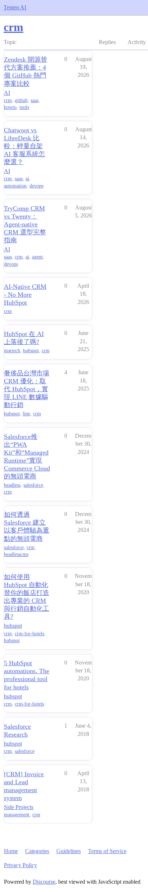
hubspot (31, 350)
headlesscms (16, 554)
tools (24, 107)
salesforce (33, 485)
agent (37, 257)
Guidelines (68, 851)
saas (34, 100)
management (16, 814)
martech (12, 350)
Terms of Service (107, 851)
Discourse (44, 882)
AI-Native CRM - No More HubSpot (25, 294)
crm (8, 100)
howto (10, 107)
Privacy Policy (20, 865)
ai (27, 178)
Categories (37, 851)
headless (12, 485)
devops (36, 186)
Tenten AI (15, 7)
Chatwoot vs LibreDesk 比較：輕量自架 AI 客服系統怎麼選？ (24, 146)
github (21, 100)
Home (11, 851)
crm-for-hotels (29, 633)
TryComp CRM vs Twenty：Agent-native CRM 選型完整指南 (25, 224)
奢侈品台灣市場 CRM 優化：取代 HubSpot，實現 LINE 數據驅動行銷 (26, 389)
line (26, 413)
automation (15, 186)
